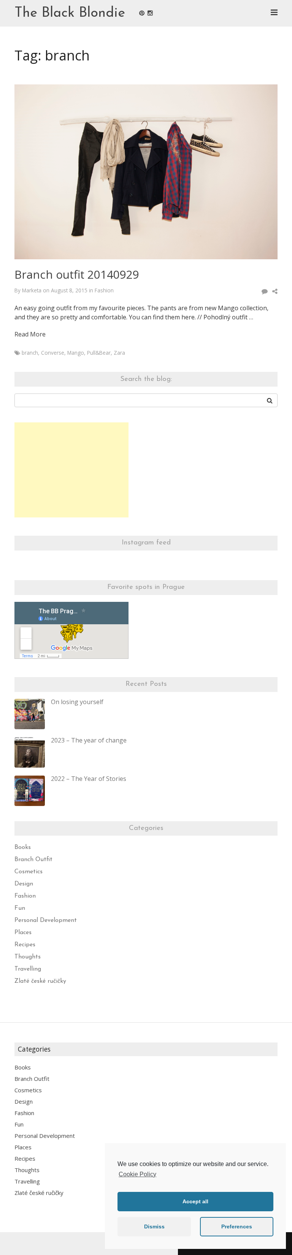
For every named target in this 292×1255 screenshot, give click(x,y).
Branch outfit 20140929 (76, 274)
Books (22, 847)
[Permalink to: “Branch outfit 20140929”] (145, 172)
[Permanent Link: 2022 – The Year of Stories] (29, 791)
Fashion (104, 290)
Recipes (24, 945)
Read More (30, 334)
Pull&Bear (99, 352)
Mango (75, 352)
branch (30, 352)
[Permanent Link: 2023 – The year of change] (29, 752)
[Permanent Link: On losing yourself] (29, 714)
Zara (119, 352)
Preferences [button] (236, 1226)
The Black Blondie (69, 13)
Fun (19, 908)
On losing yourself (77, 702)
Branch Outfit (33, 860)
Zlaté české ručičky (40, 981)
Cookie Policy (137, 1174)
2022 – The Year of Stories (88, 778)
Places (23, 933)
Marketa (31, 290)
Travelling (27, 969)
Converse (52, 352)
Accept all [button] (195, 1201)
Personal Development (45, 920)
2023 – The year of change (89, 740)
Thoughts (27, 957)
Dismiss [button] (154, 1226)
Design (23, 884)
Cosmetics (28, 872)
